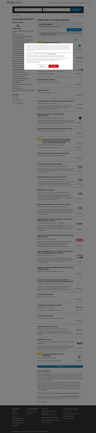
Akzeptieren (53, 66)
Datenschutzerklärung (51, 53)
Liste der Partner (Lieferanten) (33, 62)
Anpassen (42, 66)
